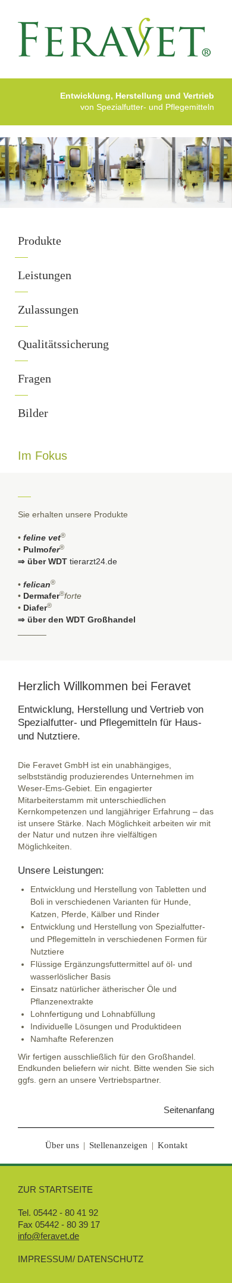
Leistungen (44, 275)
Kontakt (172, 1145)
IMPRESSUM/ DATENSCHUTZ (80, 1259)
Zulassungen (48, 309)
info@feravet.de (48, 1236)
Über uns (62, 1145)
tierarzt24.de (93, 561)
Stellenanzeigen (118, 1145)
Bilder (33, 412)
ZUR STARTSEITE (55, 1189)
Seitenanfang (189, 1110)
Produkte (39, 240)
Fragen (34, 378)
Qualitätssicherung (63, 343)
